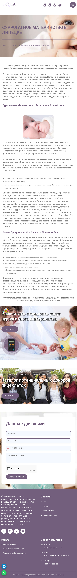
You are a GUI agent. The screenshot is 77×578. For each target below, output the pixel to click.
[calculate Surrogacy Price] (50, 5)
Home (4, 46)
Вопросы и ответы (10, 545)
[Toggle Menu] (72, 5)
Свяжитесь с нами (50, 515)
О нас (45, 501)
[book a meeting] (45, 5)
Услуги (45, 506)
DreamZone (60, 575)
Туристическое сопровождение (14, 553)
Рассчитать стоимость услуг (13, 549)
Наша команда (48, 511)
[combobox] (9, 448)
